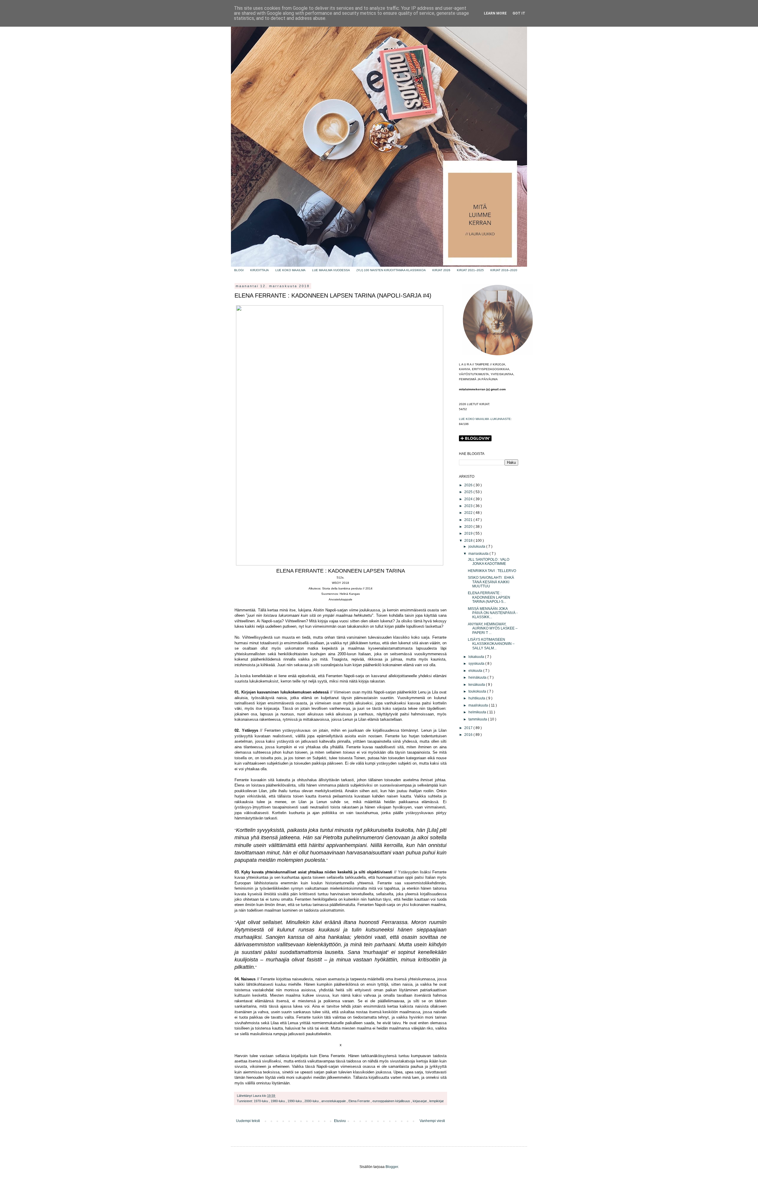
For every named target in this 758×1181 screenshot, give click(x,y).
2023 (468, 506)
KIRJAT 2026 (441, 270)
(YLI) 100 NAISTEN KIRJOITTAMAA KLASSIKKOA (391, 270)
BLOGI (239, 270)
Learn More (495, 13)
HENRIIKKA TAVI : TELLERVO (492, 571)
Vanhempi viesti (432, 1121)
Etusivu (340, 1121)
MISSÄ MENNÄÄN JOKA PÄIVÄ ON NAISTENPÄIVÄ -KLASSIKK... (493, 613)
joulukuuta (477, 546)
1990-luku (295, 1101)
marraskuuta (478, 554)
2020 (468, 527)
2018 (468, 540)
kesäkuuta (477, 685)
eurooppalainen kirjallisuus (391, 1101)
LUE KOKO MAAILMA (290, 270)
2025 (468, 492)
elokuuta (475, 671)
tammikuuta (478, 719)
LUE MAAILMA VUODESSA (331, 270)
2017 (468, 728)
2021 (468, 520)
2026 (468, 485)
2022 (468, 513)
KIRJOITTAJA (259, 270)
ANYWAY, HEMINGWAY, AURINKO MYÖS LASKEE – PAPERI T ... (493, 628)
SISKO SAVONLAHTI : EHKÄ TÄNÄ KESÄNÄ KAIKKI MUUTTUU (491, 582)
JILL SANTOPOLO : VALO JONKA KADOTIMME (488, 561)
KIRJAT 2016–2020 (503, 270)
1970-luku (261, 1101)
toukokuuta (477, 691)
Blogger (392, 1167)
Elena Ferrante (360, 1101)
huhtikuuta (477, 698)
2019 (468, 533)
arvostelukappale (334, 1101)
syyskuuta (476, 663)
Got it (519, 13)
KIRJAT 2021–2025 (470, 270)
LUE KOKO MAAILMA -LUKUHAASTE (485, 419)
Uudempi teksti (248, 1121)
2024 (468, 499)
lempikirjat (436, 1101)
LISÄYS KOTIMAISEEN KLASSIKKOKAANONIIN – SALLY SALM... (491, 643)
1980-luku (278, 1101)
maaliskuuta (478, 705)
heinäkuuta (477, 677)
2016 (468, 735)
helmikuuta (477, 712)
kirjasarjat (420, 1101)
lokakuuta (476, 657)
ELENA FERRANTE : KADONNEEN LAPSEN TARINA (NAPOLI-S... (489, 597)
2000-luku (311, 1101)
